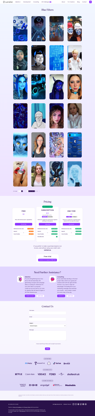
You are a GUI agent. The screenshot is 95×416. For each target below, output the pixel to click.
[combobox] (47, 326)
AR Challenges (45, 2)
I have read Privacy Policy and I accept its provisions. (48, 343)
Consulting (36, 2)
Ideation (17, 2)
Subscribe (47, 224)
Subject (31, 323)
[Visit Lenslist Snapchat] (78, 404)
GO (22, 191)
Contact (84, 2)
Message (31, 329)
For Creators (71, 2)
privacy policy (67, 404)
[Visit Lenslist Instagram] (73, 404)
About (63, 2)
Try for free (23, 224)
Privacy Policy (27, 407)
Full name (31, 310)
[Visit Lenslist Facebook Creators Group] (86, 404)
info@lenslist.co (57, 404)
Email (30, 316)
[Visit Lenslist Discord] (83, 404)
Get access (71, 224)
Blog (78, 2)
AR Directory (23, 411)
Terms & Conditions (17, 407)
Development (27, 2)
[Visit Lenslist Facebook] (76, 404)
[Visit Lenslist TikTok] (81, 404)
